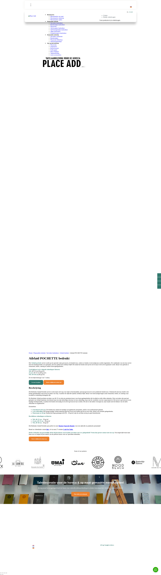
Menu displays (54, 51)
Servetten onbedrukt (56, 36)
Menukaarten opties (56, 19)
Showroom (97, 16)
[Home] (32, 16)
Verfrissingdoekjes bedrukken (59, 30)
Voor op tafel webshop (53, 43)
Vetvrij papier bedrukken (57, 28)
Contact (90, 16)
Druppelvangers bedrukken (58, 33)
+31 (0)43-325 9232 (38, 5)
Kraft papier (53, 50)
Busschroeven (54, 48)
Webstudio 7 (49, 566)
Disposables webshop (53, 35)
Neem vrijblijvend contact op (53, 382)
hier (47, 429)
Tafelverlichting (54, 53)
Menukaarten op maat (56, 16)
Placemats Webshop (56, 40)
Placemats (53, 26)
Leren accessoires (55, 55)
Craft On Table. (68, 429)
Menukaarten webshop (57, 18)
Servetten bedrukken (56, 23)
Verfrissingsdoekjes (56, 41)
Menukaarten (50, 14)
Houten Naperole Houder (67, 426)
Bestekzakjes (54, 38)
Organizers (53, 46)
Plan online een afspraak (80, 494)
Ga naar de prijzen (35, 382)
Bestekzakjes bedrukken (57, 25)
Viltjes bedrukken (55, 31)
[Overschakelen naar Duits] (131, 7)
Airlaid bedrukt (64, 353)
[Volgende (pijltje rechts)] (2, 574)
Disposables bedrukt (52, 21)
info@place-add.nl (38, 4)
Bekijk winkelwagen (109, 17)
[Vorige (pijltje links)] (0, 574)
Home (30, 353)
